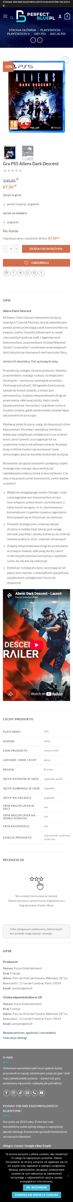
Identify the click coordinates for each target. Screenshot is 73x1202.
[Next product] (33, 40)
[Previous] (9, 99)
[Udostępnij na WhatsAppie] (6, 273)
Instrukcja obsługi (15, 1037)
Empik (47, 1145)
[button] (5, 16)
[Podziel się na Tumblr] (41, 273)
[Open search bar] (11, 17)
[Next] (63, 99)
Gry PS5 (40, 33)
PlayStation (50, 30)
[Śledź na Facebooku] (6, 1093)
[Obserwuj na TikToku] (20, 1093)
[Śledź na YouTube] (41, 1093)
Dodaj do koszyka (46, 248)
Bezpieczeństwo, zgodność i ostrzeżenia (29, 1032)
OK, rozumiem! (36, 1187)
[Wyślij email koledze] (27, 273)
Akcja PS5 (58, 33)
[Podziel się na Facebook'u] (13, 273)
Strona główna (22, 30)
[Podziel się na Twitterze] (20, 273)
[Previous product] (39, 40)
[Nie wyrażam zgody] (67, 1177)
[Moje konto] (60, 16)
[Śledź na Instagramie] (13, 1093)
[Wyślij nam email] (27, 1093)
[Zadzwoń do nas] (34, 1093)
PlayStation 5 (18, 33)
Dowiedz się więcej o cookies (36, 1194)
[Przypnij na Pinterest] (34, 273)
